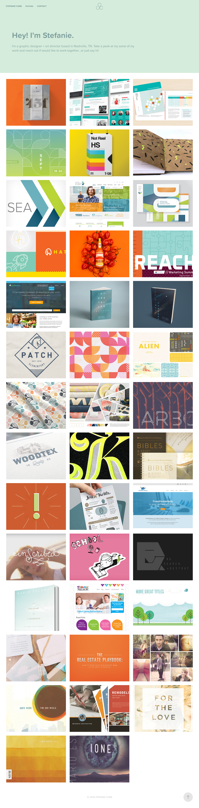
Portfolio (29, 6)
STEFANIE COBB (14, 6)
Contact (42, 6)
